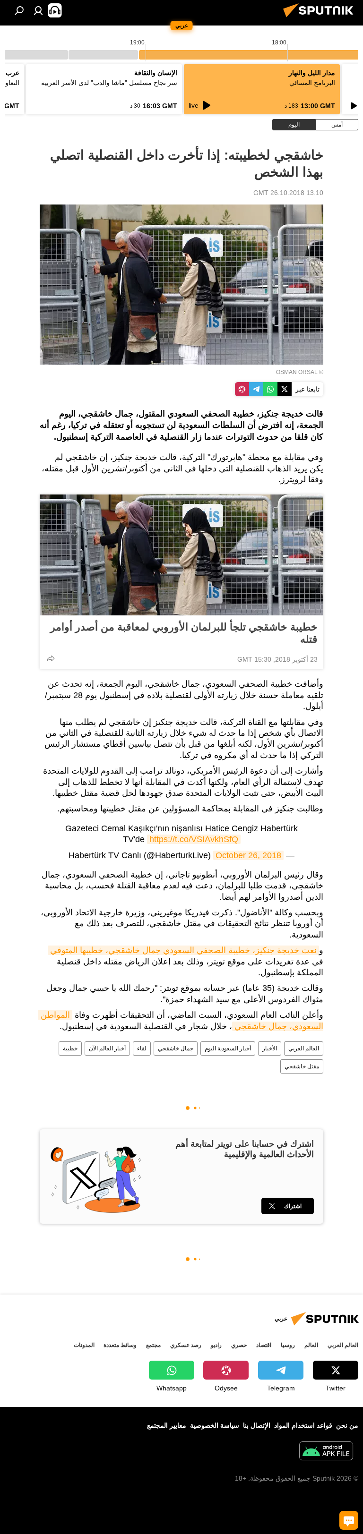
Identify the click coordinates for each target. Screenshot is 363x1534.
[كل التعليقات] (348, 1520)
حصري (239, 1345)
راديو (216, 1345)
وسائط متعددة (120, 1345)
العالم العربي (303, 1048)
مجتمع (153, 1345)
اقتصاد (263, 1345)
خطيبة (70, 1048)
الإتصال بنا (256, 1425)
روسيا (288, 1345)
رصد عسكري (185, 1345)
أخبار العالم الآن (107, 1048)
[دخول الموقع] (38, 10)
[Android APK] (326, 1452)
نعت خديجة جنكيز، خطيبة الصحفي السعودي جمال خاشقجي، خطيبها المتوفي (183, 950)
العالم (311, 1345)
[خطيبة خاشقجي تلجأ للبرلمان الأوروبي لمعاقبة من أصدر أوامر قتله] (181, 554)
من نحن (347, 1425)
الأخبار (269, 1048)
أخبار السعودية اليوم (228, 1048)
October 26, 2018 (248, 855)
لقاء (142, 1048)
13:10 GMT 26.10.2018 (288, 192)
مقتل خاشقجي (302, 1066)
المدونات (84, 1345)
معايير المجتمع (166, 1425)
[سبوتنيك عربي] (321, 18)
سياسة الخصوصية (214, 1425)
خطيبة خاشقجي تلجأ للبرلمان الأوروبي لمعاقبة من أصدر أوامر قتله (184, 633)
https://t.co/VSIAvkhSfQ (193, 839)
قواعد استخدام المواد (303, 1425)
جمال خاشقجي (175, 1048)
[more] (50, 658)
